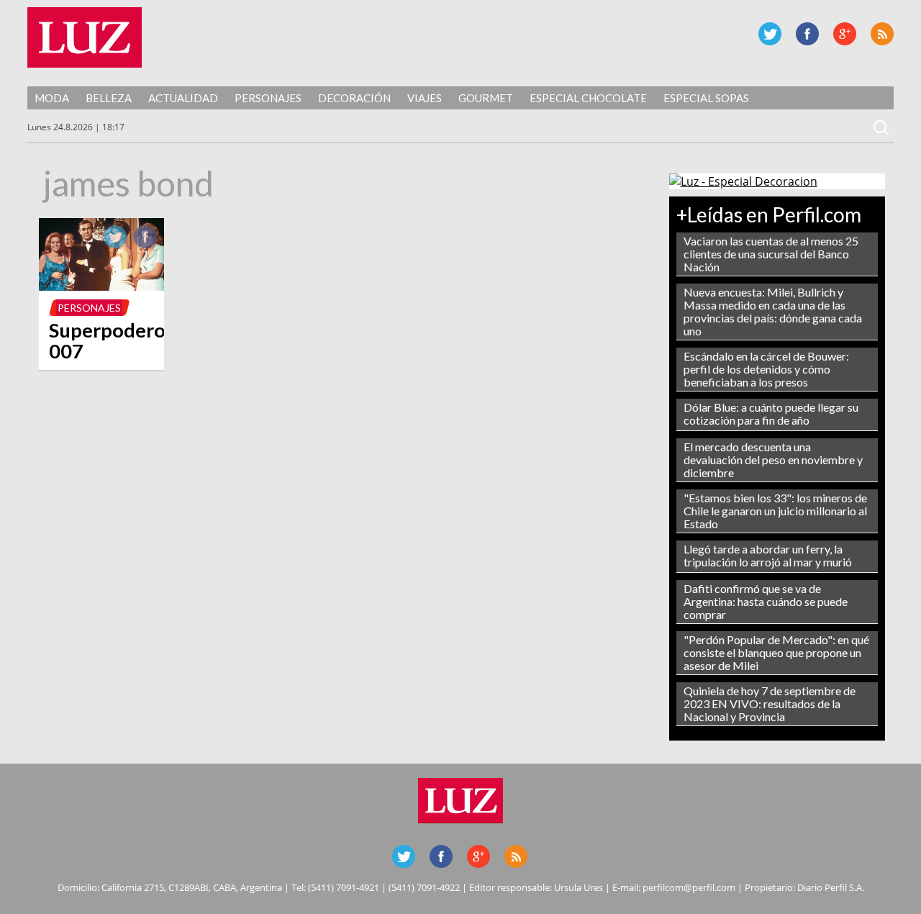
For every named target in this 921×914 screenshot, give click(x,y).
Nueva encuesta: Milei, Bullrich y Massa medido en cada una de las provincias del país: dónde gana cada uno (773, 311)
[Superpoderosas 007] (101, 286)
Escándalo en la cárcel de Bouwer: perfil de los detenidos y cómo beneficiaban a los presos (766, 369)
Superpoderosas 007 (121, 340)
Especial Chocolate (588, 97)
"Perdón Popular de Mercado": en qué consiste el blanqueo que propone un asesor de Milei (776, 652)
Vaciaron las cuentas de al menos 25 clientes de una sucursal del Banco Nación (771, 253)
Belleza (109, 97)
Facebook (807, 33)
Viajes (424, 97)
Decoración (354, 97)
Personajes (268, 97)
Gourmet (485, 97)
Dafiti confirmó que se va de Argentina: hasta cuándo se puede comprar (766, 601)
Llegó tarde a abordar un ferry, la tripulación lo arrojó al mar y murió (768, 555)
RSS (882, 33)
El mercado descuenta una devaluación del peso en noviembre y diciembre (773, 459)
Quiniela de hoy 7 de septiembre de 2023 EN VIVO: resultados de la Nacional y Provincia (770, 703)
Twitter (769, 33)
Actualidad (183, 97)
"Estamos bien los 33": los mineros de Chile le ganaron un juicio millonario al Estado (775, 510)
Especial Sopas (706, 97)
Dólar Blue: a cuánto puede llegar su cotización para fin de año (771, 413)
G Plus (844, 33)
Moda (52, 97)
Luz (84, 37)
